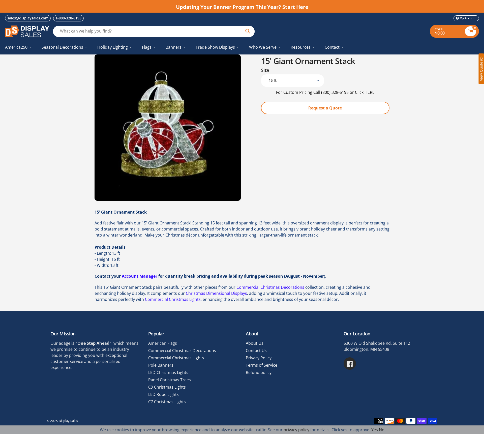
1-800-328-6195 (68, 18)
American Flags (162, 343)
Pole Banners (160, 365)
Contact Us (256, 350)
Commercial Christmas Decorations (270, 287)
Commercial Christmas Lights (173, 299)
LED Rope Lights (163, 394)
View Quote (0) (481, 69)
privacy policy (296, 429)
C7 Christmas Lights (167, 401)
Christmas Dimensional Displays (216, 293)
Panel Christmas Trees (169, 380)
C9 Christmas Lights (167, 387)
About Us (254, 343)
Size (265, 70)
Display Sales (68, 420)
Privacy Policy (258, 358)
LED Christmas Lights (168, 372)
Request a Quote (325, 108)
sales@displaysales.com (27, 18)
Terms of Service (261, 365)
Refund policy (258, 372)
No (381, 429)
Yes (374, 429)
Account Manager (139, 276)
